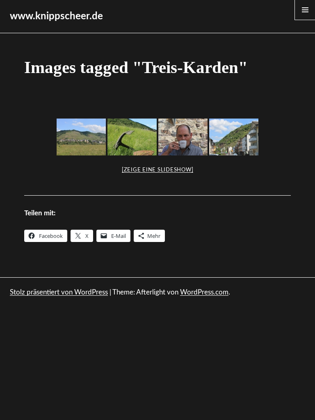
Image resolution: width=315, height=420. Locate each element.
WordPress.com (204, 292)
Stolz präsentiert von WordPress (59, 292)
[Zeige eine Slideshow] (158, 170)
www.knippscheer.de (56, 16)
